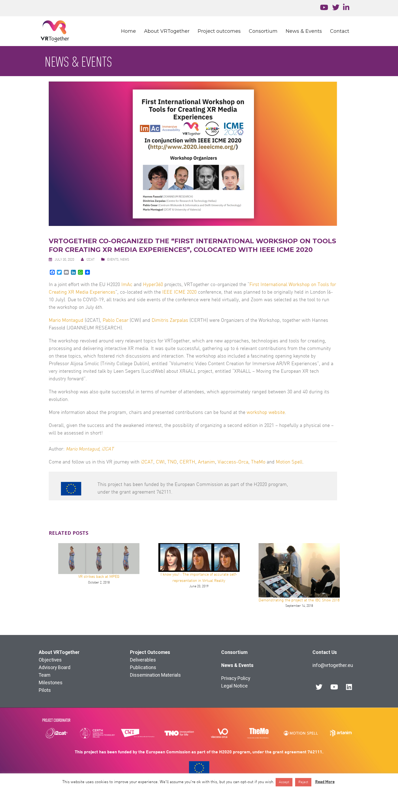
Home (128, 31)
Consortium (263, 31)
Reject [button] (303, 782)
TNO (172, 462)
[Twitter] (319, 686)
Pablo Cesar (115, 320)
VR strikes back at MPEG (98, 577)
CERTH (187, 462)
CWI (160, 462)
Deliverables (143, 660)
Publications (143, 667)
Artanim (206, 462)
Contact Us (324, 652)
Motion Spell (289, 462)
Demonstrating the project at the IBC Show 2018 (299, 600)
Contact (339, 31)
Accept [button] (284, 782)
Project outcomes (219, 31)
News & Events (304, 31)
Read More (325, 781)
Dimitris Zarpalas (170, 320)
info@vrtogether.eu (332, 665)
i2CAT (90, 259)
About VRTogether (167, 31)
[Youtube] (334, 686)
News (124, 259)
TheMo (258, 462)
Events (113, 259)
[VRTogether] (55, 31)
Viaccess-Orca (233, 462)
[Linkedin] (349, 686)
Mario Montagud (66, 320)
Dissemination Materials (155, 675)
